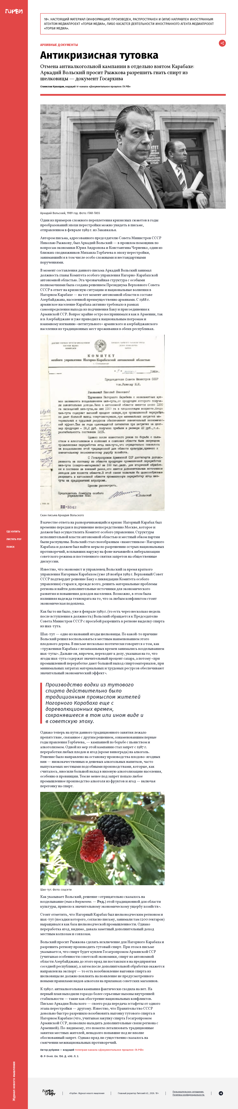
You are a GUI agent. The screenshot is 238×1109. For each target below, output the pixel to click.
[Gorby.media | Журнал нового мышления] (221, 1093)
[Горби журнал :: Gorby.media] (14, 12)
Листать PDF (13, 539)
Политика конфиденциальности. (189, 1095)
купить (13, 531)
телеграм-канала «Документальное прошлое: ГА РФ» (109, 1049)
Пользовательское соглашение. (188, 1092)
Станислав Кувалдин (52, 86)
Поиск (10, 546)
